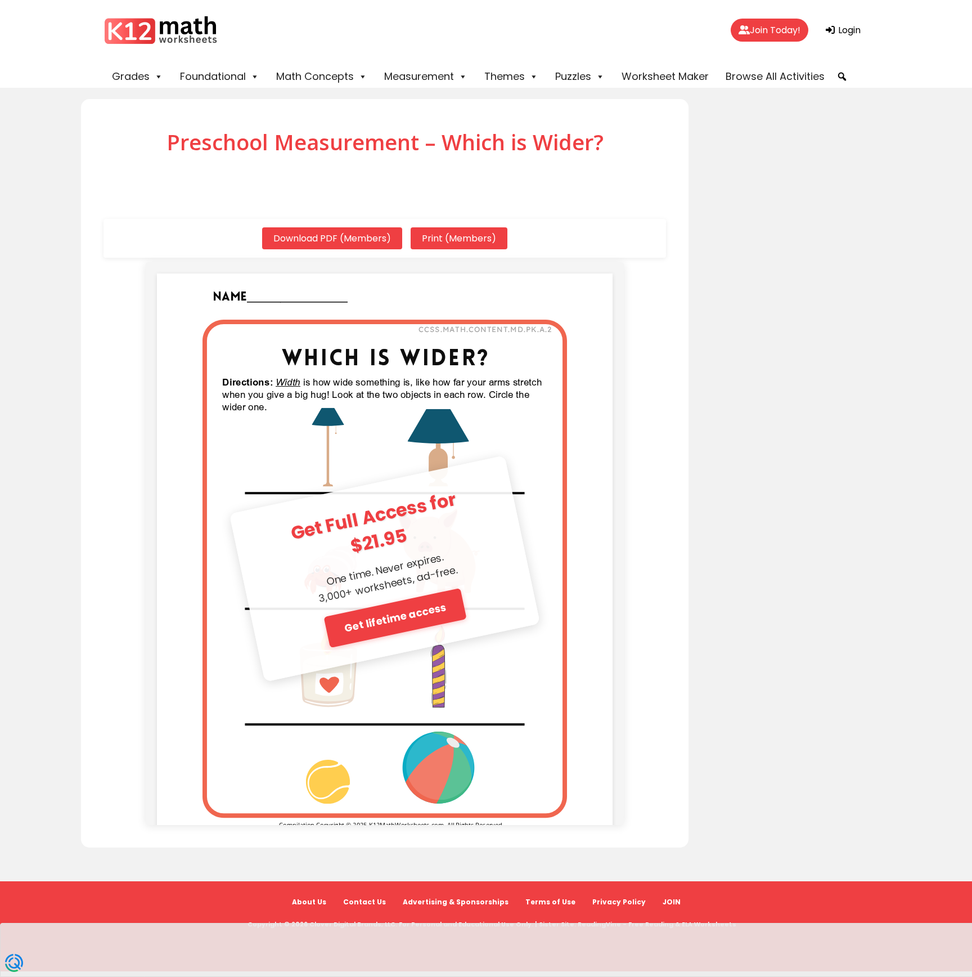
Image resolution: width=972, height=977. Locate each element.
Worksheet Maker (665, 76)
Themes (504, 76)
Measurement (419, 76)
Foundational (213, 76)
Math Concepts (315, 76)
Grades (131, 76)
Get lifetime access (395, 617)
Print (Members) (459, 238)
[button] (842, 77)
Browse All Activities (775, 76)
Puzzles (573, 76)
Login (848, 30)
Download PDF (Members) (332, 238)
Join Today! (775, 30)
